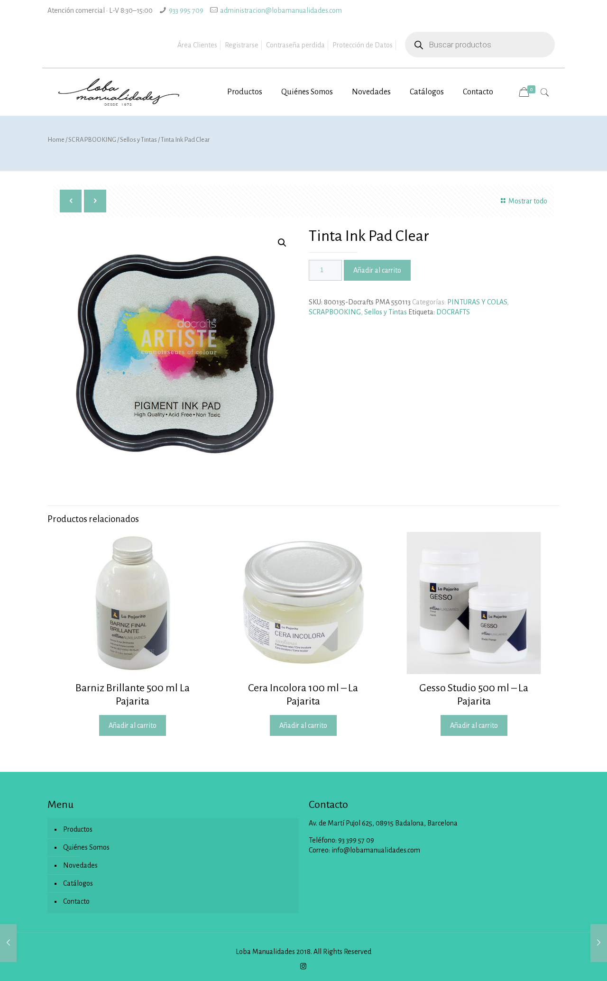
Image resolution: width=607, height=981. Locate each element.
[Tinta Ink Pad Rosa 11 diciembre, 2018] (8, 943)
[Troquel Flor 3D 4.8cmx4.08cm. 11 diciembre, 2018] (598, 943)
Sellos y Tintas (138, 139)
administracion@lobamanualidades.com (281, 10)
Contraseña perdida (295, 45)
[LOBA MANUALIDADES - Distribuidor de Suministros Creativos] (120, 92)
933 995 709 (186, 10)
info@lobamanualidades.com (375, 850)
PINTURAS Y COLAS (477, 302)
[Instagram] (303, 966)
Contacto (76, 901)
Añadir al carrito (377, 270)
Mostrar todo (527, 201)
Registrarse (241, 45)
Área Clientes (197, 45)
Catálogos (78, 883)
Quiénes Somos (86, 847)
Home (55, 139)
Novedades (80, 865)
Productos (77, 829)
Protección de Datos (362, 45)
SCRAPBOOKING (92, 139)
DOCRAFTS (453, 312)
